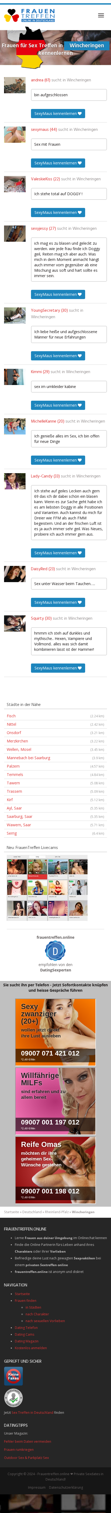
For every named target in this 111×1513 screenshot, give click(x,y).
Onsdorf (55, 732)
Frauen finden (25, 1300)
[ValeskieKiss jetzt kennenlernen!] (15, 184)
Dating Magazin (27, 1341)
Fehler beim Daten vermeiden (27, 1441)
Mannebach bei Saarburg (55, 757)
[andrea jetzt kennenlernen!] (15, 85)
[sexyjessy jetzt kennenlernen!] (15, 233)
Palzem (55, 766)
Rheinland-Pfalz (57, 1212)
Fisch (55, 715)
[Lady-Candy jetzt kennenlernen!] (15, 481)
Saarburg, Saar (55, 816)
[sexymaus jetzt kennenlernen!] (15, 135)
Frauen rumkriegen (19, 1449)
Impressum (37, 1487)
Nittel (55, 724)
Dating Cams (24, 1334)
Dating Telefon (26, 1327)
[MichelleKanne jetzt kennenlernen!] (15, 426)
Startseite (11, 1212)
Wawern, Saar (55, 824)
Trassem (55, 791)
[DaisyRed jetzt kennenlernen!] (15, 574)
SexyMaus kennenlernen (56, 113)
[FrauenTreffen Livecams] (47, 887)
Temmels (55, 774)
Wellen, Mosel (55, 749)
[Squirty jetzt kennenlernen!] (15, 623)
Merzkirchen (55, 741)
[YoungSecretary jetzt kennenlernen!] (15, 315)
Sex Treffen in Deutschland (32, 1412)
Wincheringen (79, 80)
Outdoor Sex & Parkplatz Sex (26, 1457)
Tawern (55, 782)
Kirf (55, 799)
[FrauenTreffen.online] (30, 15)
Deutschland (32, 1212)
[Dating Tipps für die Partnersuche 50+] (55, 950)
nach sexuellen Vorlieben (45, 1321)
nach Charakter (37, 1314)
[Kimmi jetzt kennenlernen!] (15, 377)
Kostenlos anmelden (31, 1348)
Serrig (55, 833)
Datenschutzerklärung (66, 1487)
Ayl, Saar (55, 808)
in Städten (33, 1307)
